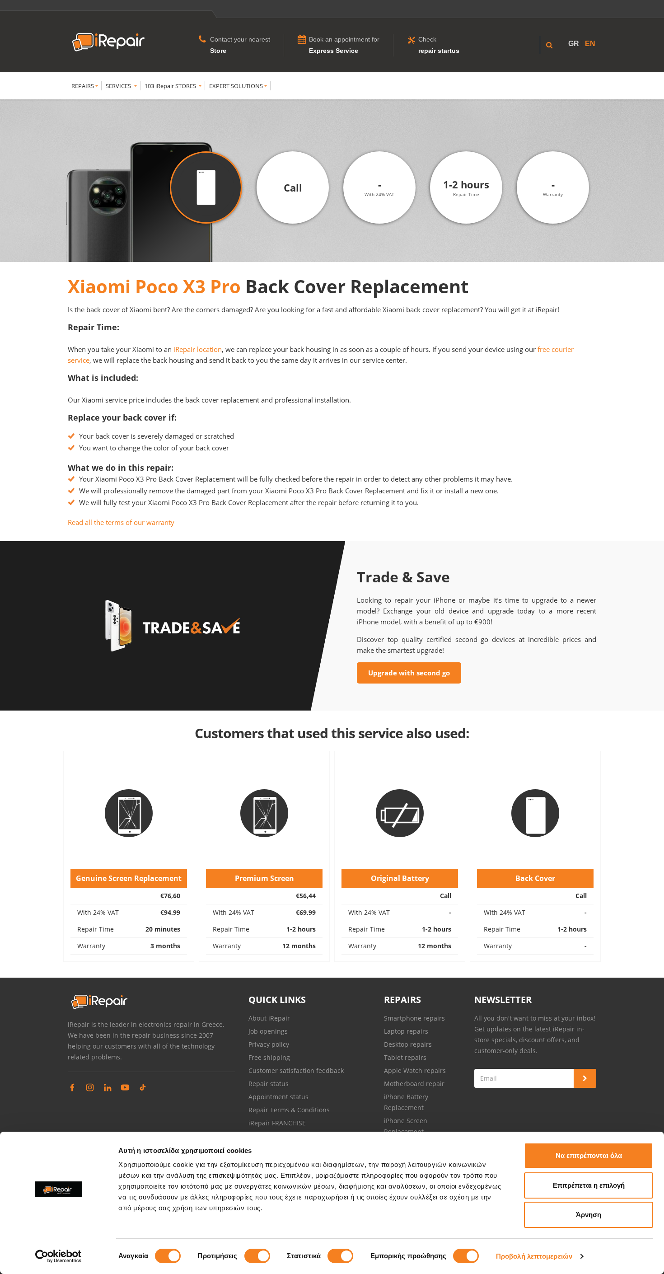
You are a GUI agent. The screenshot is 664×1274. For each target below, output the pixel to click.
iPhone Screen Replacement (405, 1126)
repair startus (438, 50)
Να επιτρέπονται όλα (589, 1155)
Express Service (333, 50)
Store (218, 50)
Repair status (268, 1083)
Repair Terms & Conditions (289, 1109)
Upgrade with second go (409, 672)
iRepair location (197, 349)
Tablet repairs (405, 1057)
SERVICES (119, 86)
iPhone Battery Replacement (406, 1102)
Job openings (268, 1031)
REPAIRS (82, 86)
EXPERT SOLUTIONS (236, 86)
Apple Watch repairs (415, 1070)
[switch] (257, 1256)
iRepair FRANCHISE (277, 1123)
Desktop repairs (408, 1044)
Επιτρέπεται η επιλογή (589, 1185)
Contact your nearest (240, 39)
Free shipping (269, 1057)
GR (573, 43)
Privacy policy (268, 1044)
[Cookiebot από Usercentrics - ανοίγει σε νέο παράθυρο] (58, 1256)
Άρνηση (588, 1214)
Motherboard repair (414, 1083)
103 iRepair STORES (171, 86)
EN (590, 43)
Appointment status (278, 1096)
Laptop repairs (406, 1031)
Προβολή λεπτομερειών (534, 1256)
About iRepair (269, 1018)
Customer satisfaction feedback (296, 1070)
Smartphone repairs (414, 1018)
